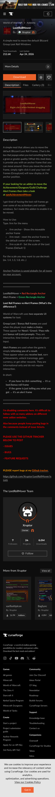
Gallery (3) (38, 85)
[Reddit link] (34, 658)
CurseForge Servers (38, 706)
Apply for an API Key (12, 745)
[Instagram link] (5, 658)
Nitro (31, 756)
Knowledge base (37, 718)
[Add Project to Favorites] (41, 77)
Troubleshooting (36, 723)
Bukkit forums (36, 701)
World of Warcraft (12, 22)
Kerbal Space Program (13, 701)
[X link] (28, 658)
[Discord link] (22, 658)
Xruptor (27, 525)
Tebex (32, 751)
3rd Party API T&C (11, 750)
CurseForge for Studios (40, 746)
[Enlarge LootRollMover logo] (7, 30)
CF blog (33, 685)
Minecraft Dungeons (12, 706)
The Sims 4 (8, 690)
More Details (12, 66)
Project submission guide (12, 730)
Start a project (9, 723)
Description (12, 85)
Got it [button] (27, 790)
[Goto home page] (11, 13)
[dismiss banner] (50, 4)
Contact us (34, 728)
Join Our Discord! (37, 675)
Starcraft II (8, 696)
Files (25, 85)
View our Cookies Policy (28, 782)
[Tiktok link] (11, 658)
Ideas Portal (34, 680)
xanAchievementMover (18, 195)
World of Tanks (10, 711)
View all (46, 570)
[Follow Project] (49, 77)
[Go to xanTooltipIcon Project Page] (17, 598)
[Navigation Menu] (4, 13)
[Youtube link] (16, 658)
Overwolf (33, 741)
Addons (31, 22)
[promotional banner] (27, 4)
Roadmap (33, 696)
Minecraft (7, 680)
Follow (29, 553)
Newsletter (34, 690)
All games (7, 675)
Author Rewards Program (10, 738)
